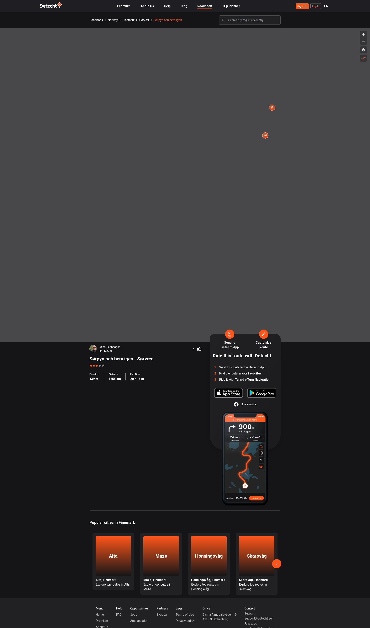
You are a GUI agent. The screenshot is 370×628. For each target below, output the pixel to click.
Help (167, 6)
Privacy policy (185, 621)
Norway (113, 20)
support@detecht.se (258, 618)
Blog (184, 6)
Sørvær (144, 20)
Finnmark (129, 20)
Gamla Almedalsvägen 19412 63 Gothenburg (220, 617)
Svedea (161, 614)
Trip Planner (231, 6)
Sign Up (302, 6)
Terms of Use (185, 614)
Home (100, 614)
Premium (123, 6)
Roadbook (204, 6)
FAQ (119, 614)
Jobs (133, 614)
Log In (315, 6)
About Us (147, 6)
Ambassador (138, 621)
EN (326, 6)
